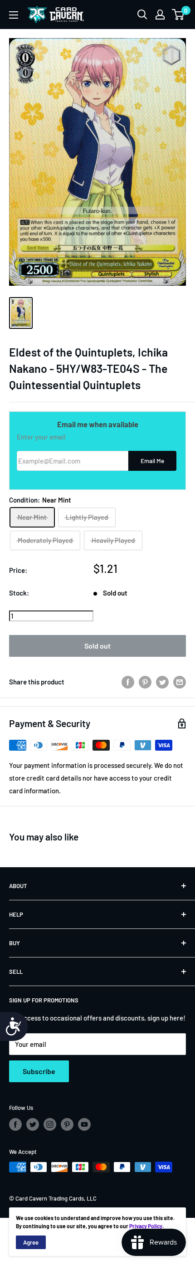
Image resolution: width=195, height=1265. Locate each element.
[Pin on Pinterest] (145, 682)
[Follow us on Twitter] (32, 1124)
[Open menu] (13, 15)
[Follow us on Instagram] (50, 1124)
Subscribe (39, 1071)
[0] (178, 14)
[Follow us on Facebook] (15, 1124)
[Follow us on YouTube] (84, 1124)
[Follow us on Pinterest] (67, 1124)
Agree (31, 1242)
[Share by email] (179, 682)
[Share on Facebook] (128, 682)
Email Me (152, 460)
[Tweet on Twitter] (162, 682)
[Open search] (142, 15)
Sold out (97, 645)
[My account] (160, 15)
